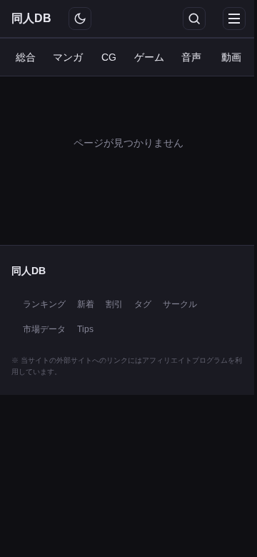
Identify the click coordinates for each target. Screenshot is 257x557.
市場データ (44, 329)
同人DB (31, 18)
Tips (85, 329)
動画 (231, 57)
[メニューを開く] (234, 18)
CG (108, 57)
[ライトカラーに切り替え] (80, 18)
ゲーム (149, 57)
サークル (180, 304)
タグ (142, 304)
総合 (26, 57)
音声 (191, 57)
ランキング (44, 304)
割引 (114, 304)
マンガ (68, 57)
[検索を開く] (194, 18)
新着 (85, 304)
